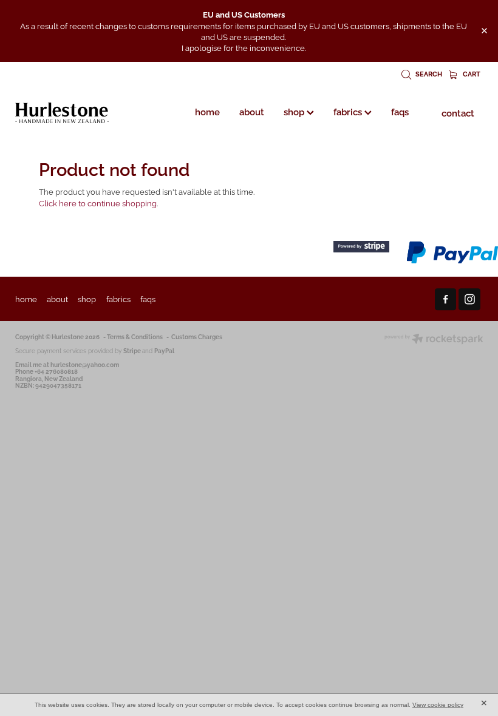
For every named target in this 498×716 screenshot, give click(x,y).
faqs (400, 111)
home (207, 111)
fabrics (348, 111)
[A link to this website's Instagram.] (469, 299)
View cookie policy (437, 704)
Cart (470, 73)
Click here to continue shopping (98, 202)
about (251, 111)
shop (295, 111)
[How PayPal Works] (452, 261)
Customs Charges (196, 336)
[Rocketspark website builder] (433, 339)
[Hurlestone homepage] (62, 113)
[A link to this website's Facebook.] (446, 299)
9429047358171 (58, 385)
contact (458, 112)
